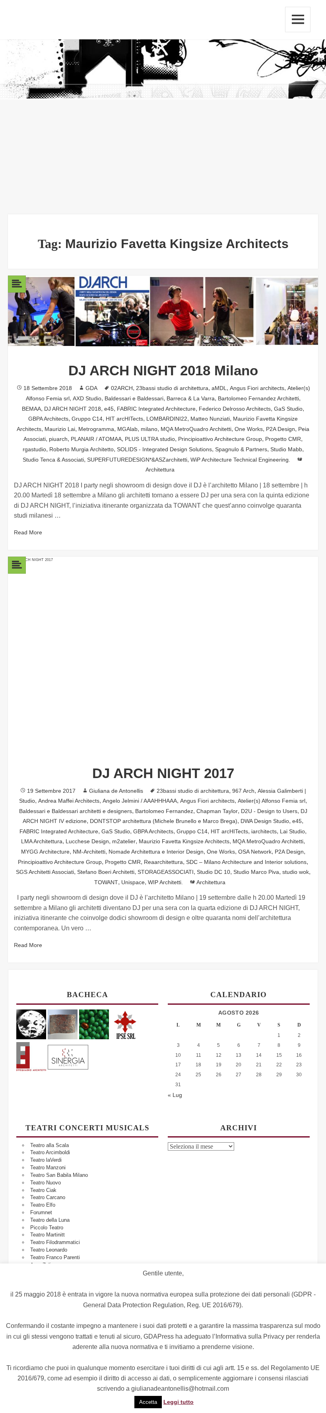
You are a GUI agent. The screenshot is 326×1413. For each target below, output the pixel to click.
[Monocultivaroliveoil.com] (94, 1024)
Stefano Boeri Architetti (105, 872)
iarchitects (264, 831)
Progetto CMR (283, 439)
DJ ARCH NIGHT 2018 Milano (163, 370)
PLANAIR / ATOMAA (96, 439)
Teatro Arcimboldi (50, 1152)
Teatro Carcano (47, 1197)
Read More (28, 532)
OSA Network (255, 851)
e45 (109, 409)
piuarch (58, 439)
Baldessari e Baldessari (134, 398)
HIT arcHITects (124, 418)
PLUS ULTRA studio (150, 439)
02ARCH (122, 388)
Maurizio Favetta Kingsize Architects (184, 841)
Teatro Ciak (43, 1190)
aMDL (219, 388)
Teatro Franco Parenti (55, 1257)
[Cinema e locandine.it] (31, 1024)
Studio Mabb (286, 449)
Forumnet (41, 1212)
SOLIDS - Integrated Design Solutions (164, 449)
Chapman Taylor (217, 811)
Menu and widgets (297, 19)
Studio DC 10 (213, 872)
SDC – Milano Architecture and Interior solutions (246, 862)
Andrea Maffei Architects (68, 801)
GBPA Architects (48, 418)
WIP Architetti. (165, 882)
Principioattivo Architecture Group (220, 439)
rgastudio (34, 449)
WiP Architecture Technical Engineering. (240, 459)
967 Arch (243, 791)
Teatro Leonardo (48, 1250)
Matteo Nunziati (210, 418)
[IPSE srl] (125, 1024)
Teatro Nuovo (45, 1183)
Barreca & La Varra (191, 398)
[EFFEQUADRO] (31, 1056)
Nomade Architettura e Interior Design (156, 851)
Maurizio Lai (60, 429)
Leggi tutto (178, 1402)
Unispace (133, 882)
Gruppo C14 (87, 418)
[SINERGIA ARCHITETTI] (68, 1056)
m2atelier (124, 841)
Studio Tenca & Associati (53, 459)
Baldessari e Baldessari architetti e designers (75, 811)
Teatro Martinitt (47, 1235)
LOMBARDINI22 (166, 418)
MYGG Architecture (45, 851)
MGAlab (127, 429)
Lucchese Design (87, 841)
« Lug (175, 1095)
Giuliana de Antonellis (116, 791)
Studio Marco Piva (256, 872)
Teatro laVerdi (46, 1160)
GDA (91, 388)
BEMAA (31, 409)
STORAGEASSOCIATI (166, 872)
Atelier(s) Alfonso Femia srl (271, 801)
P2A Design (280, 429)
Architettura (160, 469)
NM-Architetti (89, 851)
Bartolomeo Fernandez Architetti (258, 398)
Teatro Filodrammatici (55, 1242)
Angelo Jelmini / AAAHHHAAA (140, 801)
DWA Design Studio (265, 821)
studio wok (295, 872)
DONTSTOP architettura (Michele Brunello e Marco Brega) (163, 821)
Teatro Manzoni (48, 1167)
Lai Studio (292, 831)
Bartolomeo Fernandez (164, 811)
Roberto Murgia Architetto (81, 449)
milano (149, 429)
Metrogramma (96, 429)
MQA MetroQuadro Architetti (196, 429)
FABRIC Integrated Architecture (156, 409)
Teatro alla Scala (49, 1145)
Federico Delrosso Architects (235, 409)
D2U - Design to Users (269, 811)
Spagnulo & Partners (241, 449)
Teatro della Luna (50, 1220)
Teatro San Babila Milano (59, 1175)
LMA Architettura (41, 841)
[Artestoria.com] (63, 1024)
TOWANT (106, 882)
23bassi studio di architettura (172, 388)
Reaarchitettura (163, 862)
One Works (249, 429)
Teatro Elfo (42, 1205)
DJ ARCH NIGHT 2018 (72, 409)
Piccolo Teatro (46, 1228)
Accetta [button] (148, 1402)
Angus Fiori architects (257, 388)
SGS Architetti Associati (45, 872)
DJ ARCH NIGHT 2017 (163, 773)
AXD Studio (87, 398)
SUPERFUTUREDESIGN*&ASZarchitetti (137, 459)
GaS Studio (288, 409)
